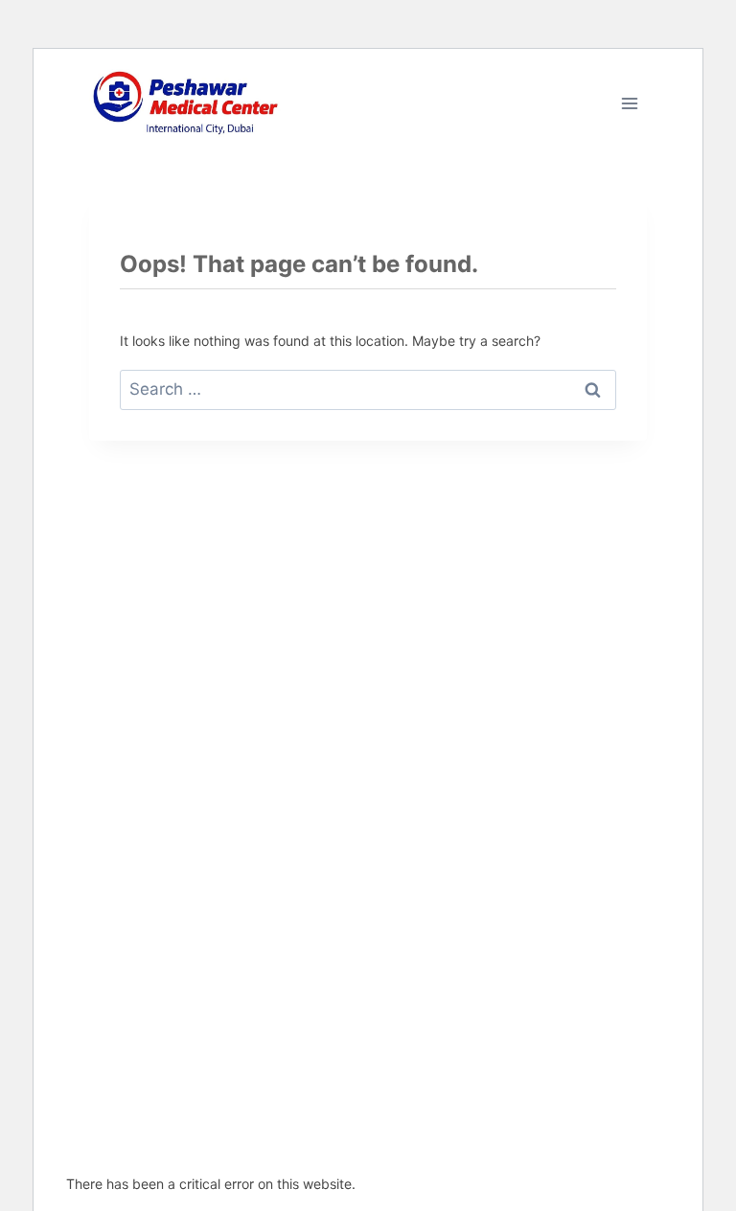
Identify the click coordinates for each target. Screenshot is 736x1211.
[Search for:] (368, 389)
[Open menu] (629, 103)
